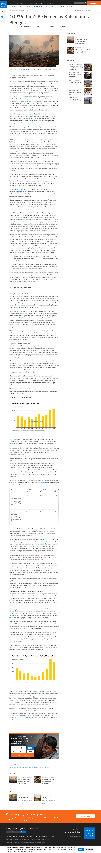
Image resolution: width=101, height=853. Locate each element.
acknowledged (22, 246)
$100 (23, 748)
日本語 (35, 3)
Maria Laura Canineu (32, 116)
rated (11, 378)
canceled (38, 202)
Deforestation (48, 767)
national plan (45, 539)
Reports (28, 6)
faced (11, 613)
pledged (11, 241)
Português (41, 3)
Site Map (35, 836)
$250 (30, 748)
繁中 (18, 3)
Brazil (22, 765)
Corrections (15, 836)
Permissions (29, 836)
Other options (89, 849)
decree (14, 450)
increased (46, 634)
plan (40, 337)
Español (51, 3)
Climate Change (38, 767)
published (21, 546)
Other (30, 751)
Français (26, 3)
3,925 (18, 185)
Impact (47, 6)
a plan (41, 461)
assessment (43, 691)
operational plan (42, 544)
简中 (15, 3)
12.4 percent (13, 566)
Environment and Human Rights (23, 767)
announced (49, 97)
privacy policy (57, 849)
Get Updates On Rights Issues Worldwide (22, 828)
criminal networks (14, 166)
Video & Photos (38, 6)
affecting (31, 207)
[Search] (85, 3)
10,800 (24, 181)
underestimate (43, 482)
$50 (15, 748)
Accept (81, 849)
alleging (23, 715)
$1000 (22, 751)
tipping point (20, 191)
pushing (36, 189)
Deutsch (31, 3)
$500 (15, 751)
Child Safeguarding (43, 836)
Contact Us (9, 836)
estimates (31, 370)
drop (10, 179)
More (56, 3)
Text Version (51, 836)
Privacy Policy (22, 836)
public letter (32, 224)
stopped (21, 219)
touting (29, 101)
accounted (17, 316)
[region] (34, 507)
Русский (46, 3)
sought (16, 615)
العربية (10, 3)
